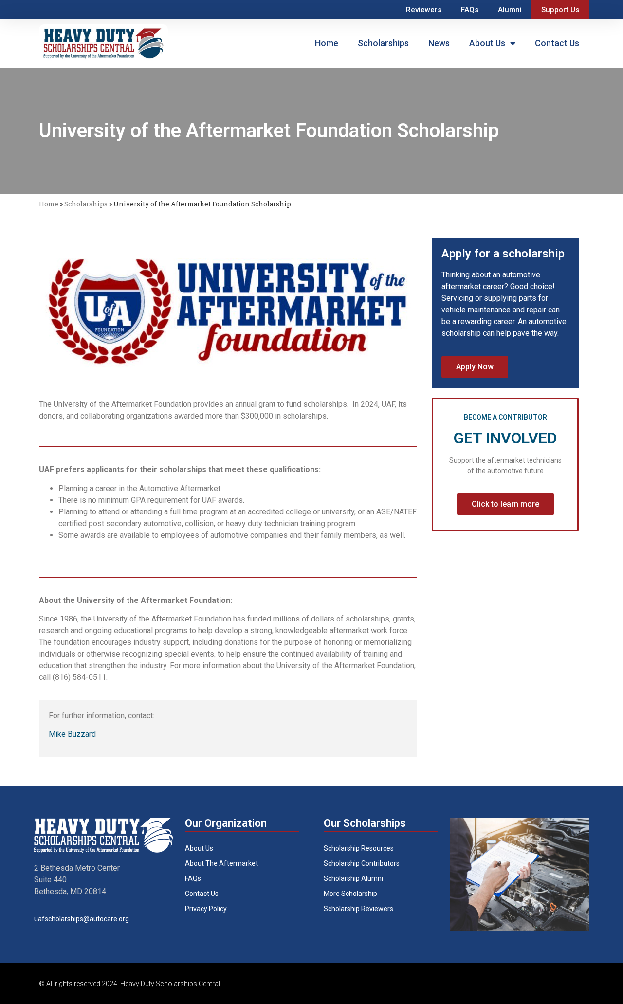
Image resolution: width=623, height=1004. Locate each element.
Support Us (560, 9)
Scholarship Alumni (353, 878)
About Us (487, 43)
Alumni (510, 9)
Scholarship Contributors (362, 863)
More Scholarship (350, 893)
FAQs (469, 9)
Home (326, 43)
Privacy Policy (206, 909)
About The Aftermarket (221, 863)
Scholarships (383, 43)
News (439, 43)
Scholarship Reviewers (358, 909)
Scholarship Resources (359, 848)
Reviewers (423, 9)
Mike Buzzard (72, 734)
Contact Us (557, 43)
